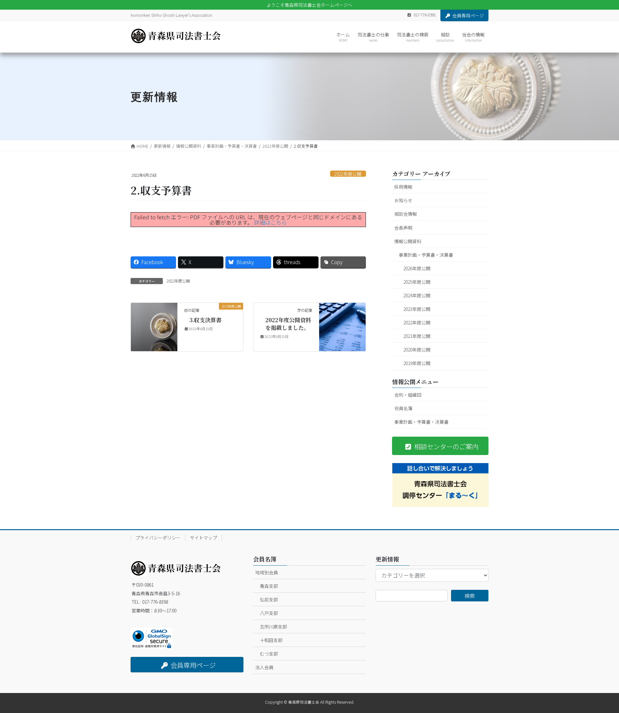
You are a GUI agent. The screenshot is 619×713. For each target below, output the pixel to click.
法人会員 (264, 667)
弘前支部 (269, 599)
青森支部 (269, 586)
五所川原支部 (273, 626)
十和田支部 (271, 640)
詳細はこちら (270, 222)
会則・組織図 (407, 394)
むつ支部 (269, 653)
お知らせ (403, 200)
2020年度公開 (416, 349)
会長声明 (403, 227)
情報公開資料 (407, 241)
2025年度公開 (416, 282)
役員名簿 (403, 408)
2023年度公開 (416, 309)
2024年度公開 (416, 295)
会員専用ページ (468, 15)
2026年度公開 (416, 268)
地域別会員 (266, 572)
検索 (470, 595)
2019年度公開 (416, 363)
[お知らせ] (342, 326)
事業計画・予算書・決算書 (426, 255)
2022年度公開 (347, 174)
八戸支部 (269, 613)
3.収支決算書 (205, 320)
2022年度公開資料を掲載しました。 (288, 324)
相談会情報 (405, 214)
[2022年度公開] (154, 326)
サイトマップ (203, 537)
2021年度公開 (416, 336)
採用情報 (403, 186)
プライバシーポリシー (158, 537)
